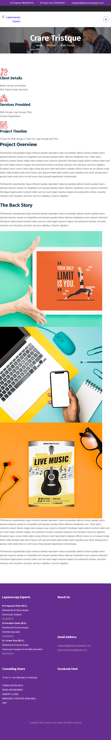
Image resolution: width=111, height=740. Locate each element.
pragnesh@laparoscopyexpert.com (74, 645)
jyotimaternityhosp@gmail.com (72, 650)
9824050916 (8, 619)
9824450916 (8, 636)
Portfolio (51, 45)
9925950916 (8, 653)
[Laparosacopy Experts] (11, 19)
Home (39, 45)
